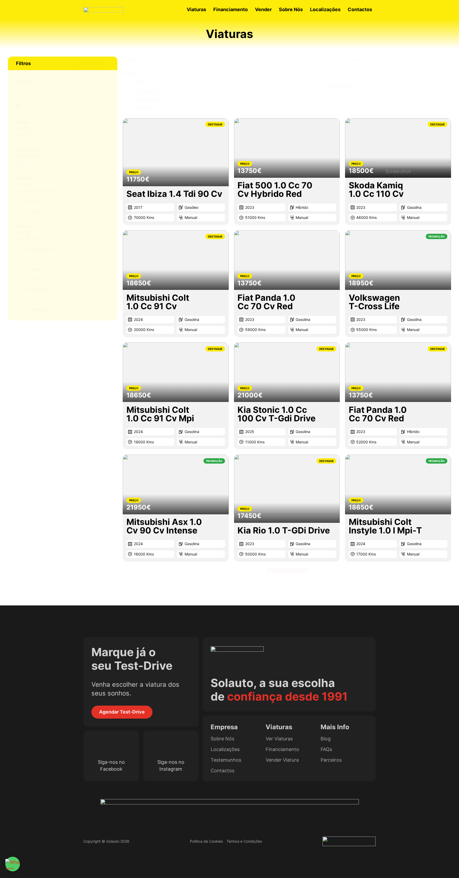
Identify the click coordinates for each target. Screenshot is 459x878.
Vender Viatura (282, 760)
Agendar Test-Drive (122, 712)
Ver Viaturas (279, 738)
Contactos (360, 9)
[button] (62, 63)
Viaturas (196, 9)
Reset (22, 135)
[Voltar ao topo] (444, 866)
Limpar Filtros (340, 85)
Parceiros (331, 760)
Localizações (325, 9)
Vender (263, 9)
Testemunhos (226, 760)
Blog (326, 738)
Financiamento (230, 9)
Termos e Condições (244, 841)
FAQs (326, 749)
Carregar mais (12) (287, 570)
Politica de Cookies (206, 841)
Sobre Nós (291, 9)
